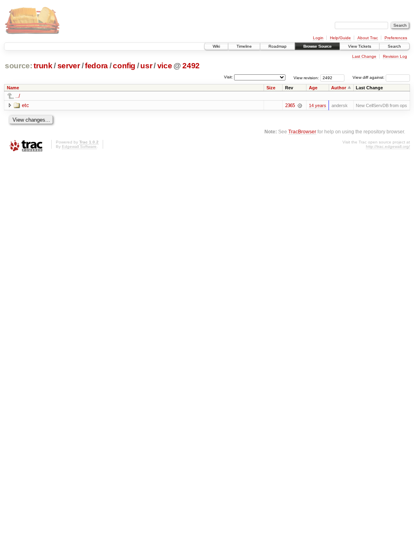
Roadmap (277, 46)
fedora (96, 65)
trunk (43, 65)
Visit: (228, 77)
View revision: (306, 77)
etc (25, 105)
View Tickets (359, 46)
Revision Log (395, 56)
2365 (290, 105)
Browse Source (317, 46)
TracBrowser (302, 131)
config (124, 65)
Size (270, 87)
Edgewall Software (79, 146)
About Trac (367, 38)
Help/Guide (340, 38)
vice (164, 65)
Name (13, 87)
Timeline (244, 46)
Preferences (395, 38)
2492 (191, 65)
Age (313, 87)
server (68, 65)
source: (18, 65)
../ (17, 96)
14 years (317, 105)
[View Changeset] (300, 105)
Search (394, 46)
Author (338, 87)
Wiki (216, 46)
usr (146, 65)
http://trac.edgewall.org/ (388, 146)
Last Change (364, 56)
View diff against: (369, 77)
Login (318, 38)
